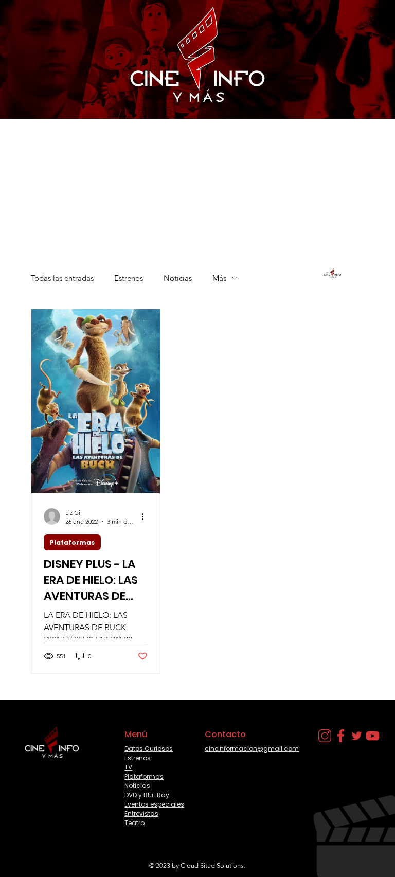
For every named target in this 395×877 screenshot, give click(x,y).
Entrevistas (141, 813)
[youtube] (372, 735)
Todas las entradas (62, 278)
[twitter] (356, 735)
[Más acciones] (146, 516)
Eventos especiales (154, 804)
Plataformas (72, 542)
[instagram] (324, 735)
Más (219, 278)
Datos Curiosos (148, 748)
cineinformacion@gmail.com (252, 748)
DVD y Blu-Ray (146, 795)
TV (128, 767)
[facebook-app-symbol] (340, 735)
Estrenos (128, 278)
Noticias (178, 278)
